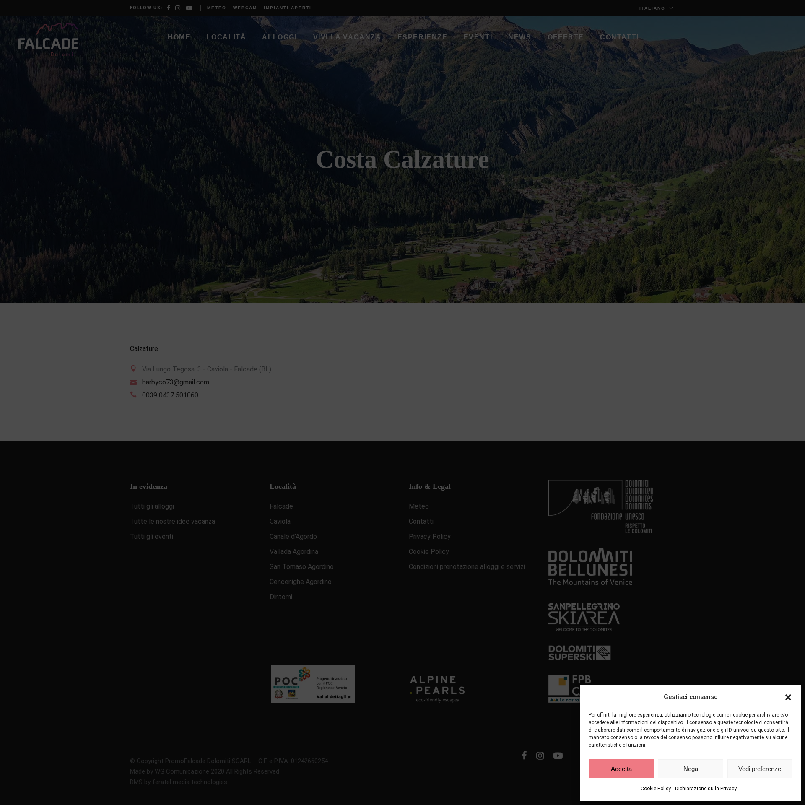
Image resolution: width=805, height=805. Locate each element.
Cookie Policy (656, 789)
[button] (788, 697)
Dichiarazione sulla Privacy (706, 789)
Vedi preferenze (759, 768)
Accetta (621, 768)
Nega (690, 768)
